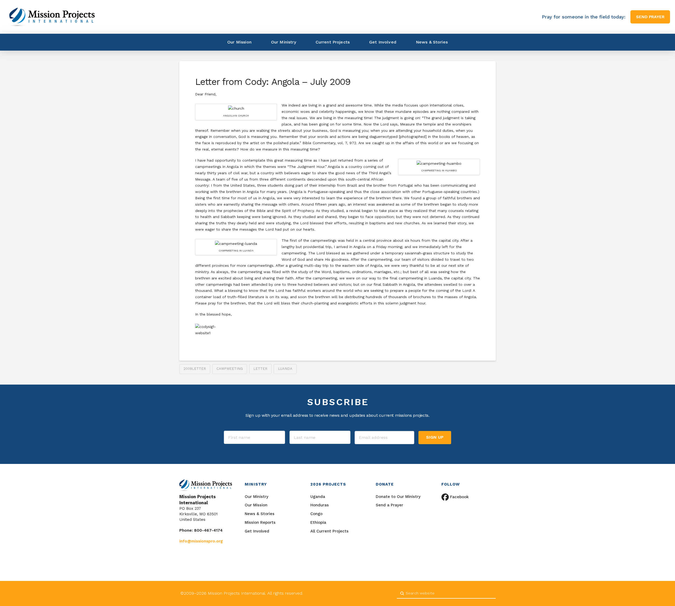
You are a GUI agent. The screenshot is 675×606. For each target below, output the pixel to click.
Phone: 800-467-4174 (201, 530)
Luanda (285, 369)
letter (260, 369)
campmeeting (229, 369)
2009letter (195, 369)
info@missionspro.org (201, 541)
